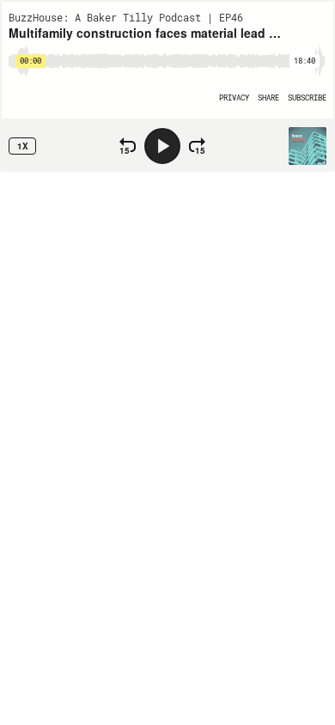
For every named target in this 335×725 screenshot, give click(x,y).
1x (22, 146)
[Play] (162, 146)
